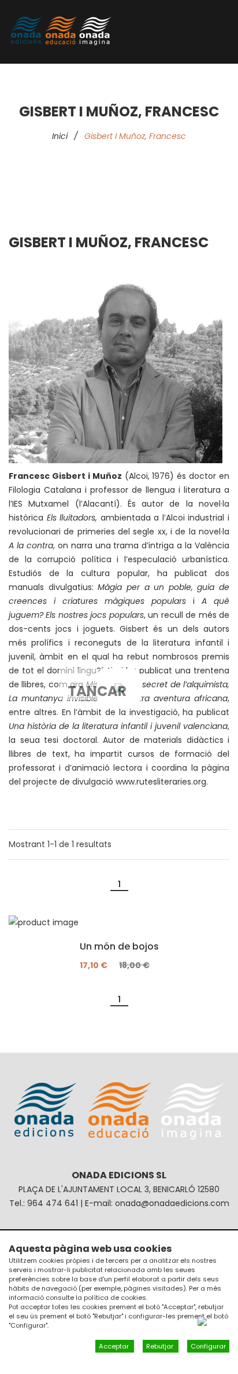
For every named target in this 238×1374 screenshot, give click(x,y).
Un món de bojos (119, 946)
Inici (60, 136)
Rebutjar (160, 1346)
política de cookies (115, 1297)
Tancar (97, 690)
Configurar (208, 1346)
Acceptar (115, 1346)
